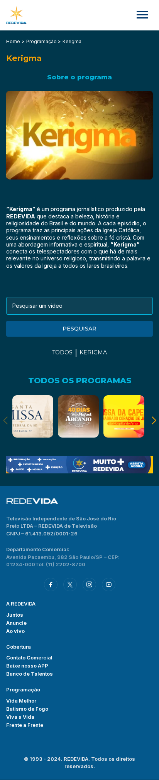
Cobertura (18, 647)
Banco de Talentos (29, 674)
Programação (23, 689)
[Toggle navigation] (142, 15)
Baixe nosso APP (27, 666)
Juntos (14, 615)
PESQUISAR (79, 328)
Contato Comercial (29, 657)
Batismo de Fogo (27, 709)
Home (13, 41)
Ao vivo (15, 631)
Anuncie (16, 623)
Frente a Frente (24, 725)
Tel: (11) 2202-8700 (60, 564)
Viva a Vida (20, 717)
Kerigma (93, 352)
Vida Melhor (21, 701)
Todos (62, 352)
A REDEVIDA (21, 604)
